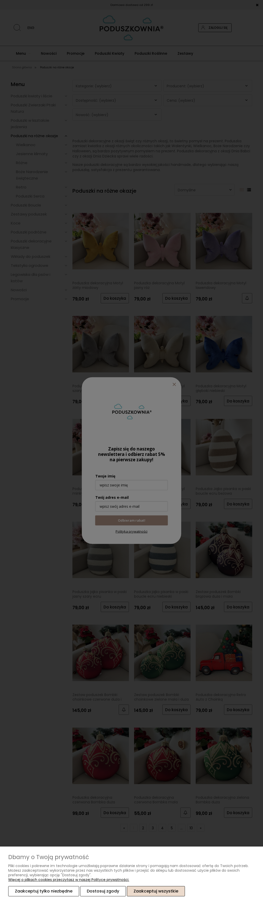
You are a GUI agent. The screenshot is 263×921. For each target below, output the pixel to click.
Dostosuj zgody (103, 891)
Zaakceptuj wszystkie (156, 891)
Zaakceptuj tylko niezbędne (43, 891)
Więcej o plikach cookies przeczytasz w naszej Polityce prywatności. (68, 879)
